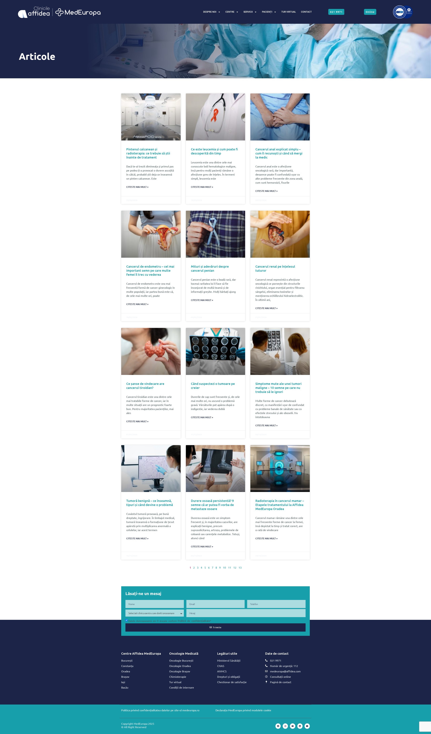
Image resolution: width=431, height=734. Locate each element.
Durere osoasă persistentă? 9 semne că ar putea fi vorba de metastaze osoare (212, 505)
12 (234, 567)
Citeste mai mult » (137, 186)
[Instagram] (285, 726)
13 (240, 567)
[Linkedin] (300, 726)
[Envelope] (307, 726)
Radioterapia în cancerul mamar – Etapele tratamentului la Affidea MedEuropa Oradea (279, 505)
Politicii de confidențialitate (194, 620)
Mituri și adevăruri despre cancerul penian (210, 268)
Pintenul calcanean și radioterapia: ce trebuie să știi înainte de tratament (148, 153)
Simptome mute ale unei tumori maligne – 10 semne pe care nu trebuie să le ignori (278, 387)
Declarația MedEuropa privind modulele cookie (243, 710)
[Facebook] (278, 726)
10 (224, 567)
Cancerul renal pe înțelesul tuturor (275, 268)
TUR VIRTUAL (288, 11)
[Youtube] (292, 726)
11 (229, 567)
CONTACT (306, 11)
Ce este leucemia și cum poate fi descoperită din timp (214, 151)
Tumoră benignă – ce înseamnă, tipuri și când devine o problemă (149, 503)
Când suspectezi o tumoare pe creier (213, 385)
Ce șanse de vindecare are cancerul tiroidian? (145, 385)
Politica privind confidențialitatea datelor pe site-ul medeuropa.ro (160, 710)
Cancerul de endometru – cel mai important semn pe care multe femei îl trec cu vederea (150, 270)
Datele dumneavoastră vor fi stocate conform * (169, 620)
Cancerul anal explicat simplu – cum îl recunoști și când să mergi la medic (278, 153)
